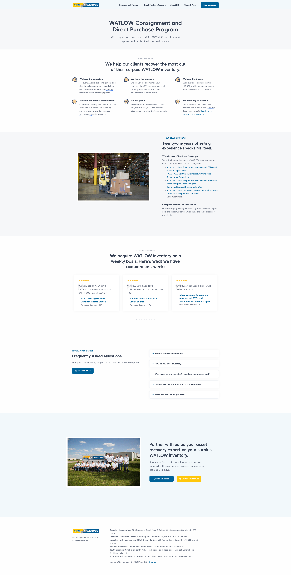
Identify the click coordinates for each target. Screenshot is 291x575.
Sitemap (153, 562)
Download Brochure (190, 479)
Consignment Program (129, 5)
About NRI (174, 5)
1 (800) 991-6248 (139, 562)
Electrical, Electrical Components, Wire (184, 187)
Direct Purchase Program (155, 5)
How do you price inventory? (168, 364)
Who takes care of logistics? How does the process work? (182, 374)
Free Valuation (209, 5)
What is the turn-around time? (169, 353)
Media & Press (190, 5)
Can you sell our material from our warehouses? (178, 384)
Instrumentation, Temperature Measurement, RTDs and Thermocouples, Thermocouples (194, 298)
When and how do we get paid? (170, 395)
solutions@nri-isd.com (120, 562)
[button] (136, 319)
